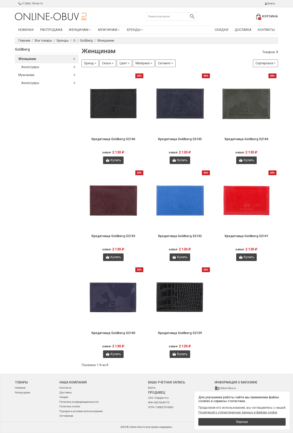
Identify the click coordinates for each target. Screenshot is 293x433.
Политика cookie (69, 406)
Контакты (266, 30)
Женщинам (78, 30)
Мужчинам (107, 30)
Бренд (89, 63)
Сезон (106, 63)
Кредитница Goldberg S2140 (113, 333)
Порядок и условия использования (81, 411)
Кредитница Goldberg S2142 (180, 236)
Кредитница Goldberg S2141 (246, 236)
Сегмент (164, 63)
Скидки (221, 30)
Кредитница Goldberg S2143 (113, 236)
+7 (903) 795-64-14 (32, 3)
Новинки (26, 30)
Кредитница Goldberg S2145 (180, 139)
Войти (271, 3)
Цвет (123, 63)
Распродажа (51, 30)
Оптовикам (66, 415)
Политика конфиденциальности (78, 401)
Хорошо (242, 422)
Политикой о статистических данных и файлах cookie (237, 412)
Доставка (243, 30)
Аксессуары (48, 67)
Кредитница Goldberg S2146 (113, 139)
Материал (142, 63)
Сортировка (264, 63)
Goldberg (22, 49)
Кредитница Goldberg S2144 (246, 139)
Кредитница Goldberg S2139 (180, 333)
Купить (115, 160)
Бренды (134, 30)
